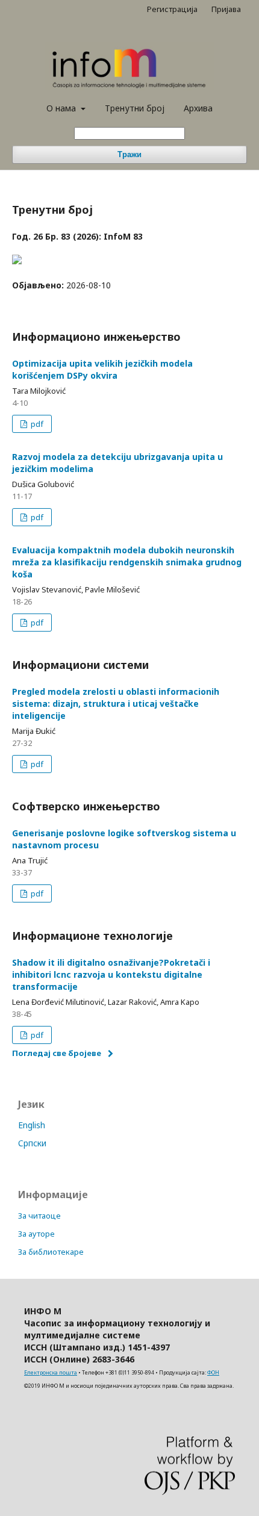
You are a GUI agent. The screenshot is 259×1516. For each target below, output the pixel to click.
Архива (198, 108)
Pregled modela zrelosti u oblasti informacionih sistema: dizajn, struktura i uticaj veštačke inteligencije (115, 703)
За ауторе (36, 1233)
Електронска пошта (50, 1372)
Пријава (226, 9)
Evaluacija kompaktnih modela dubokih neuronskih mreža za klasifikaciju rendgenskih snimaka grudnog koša (127, 562)
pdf (36, 423)
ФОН (213, 1372)
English (31, 1125)
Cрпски (32, 1143)
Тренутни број (134, 108)
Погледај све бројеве (56, 1053)
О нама (62, 108)
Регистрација (172, 9)
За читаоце (39, 1215)
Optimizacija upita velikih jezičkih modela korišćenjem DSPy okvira (102, 369)
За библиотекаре (51, 1251)
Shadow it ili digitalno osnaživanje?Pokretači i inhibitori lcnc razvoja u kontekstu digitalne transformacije (111, 974)
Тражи (129, 154)
